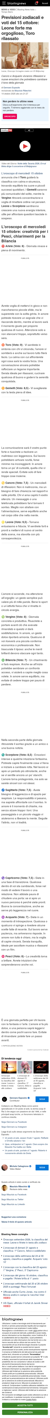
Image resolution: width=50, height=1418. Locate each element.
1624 (35, 1330)
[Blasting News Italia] (17, 3)
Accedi (45, 3)
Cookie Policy (31, 1399)
